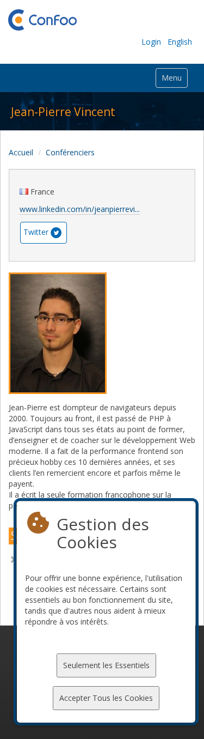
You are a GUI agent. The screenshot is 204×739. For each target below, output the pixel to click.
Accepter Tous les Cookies (106, 698)
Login (151, 42)
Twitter (35, 231)
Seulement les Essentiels (106, 665)
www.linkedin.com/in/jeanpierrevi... (80, 209)
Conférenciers (70, 152)
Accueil (21, 152)
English (180, 42)
